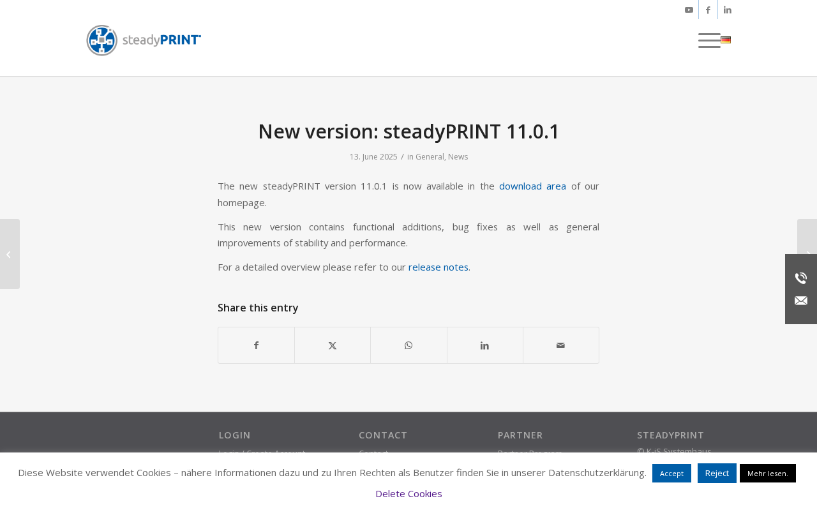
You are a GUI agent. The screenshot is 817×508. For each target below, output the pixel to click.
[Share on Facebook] (256, 345)
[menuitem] (705, 40)
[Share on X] (332, 345)
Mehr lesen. (767, 473)
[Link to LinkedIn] (727, 9)
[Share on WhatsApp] (408, 345)
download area (532, 185)
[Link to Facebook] (708, 9)
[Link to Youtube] (689, 9)
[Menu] (705, 40)
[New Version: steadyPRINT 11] (10, 254)
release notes (438, 266)
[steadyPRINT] (143, 40)
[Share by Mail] (561, 345)
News (458, 156)
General (430, 156)
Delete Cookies (408, 493)
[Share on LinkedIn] (485, 345)
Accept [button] (672, 473)
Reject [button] (717, 473)
